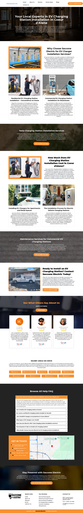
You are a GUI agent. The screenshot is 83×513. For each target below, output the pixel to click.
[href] (52, 447)
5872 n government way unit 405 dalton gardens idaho (19, 445)
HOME (26, 496)
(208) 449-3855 (19, 450)
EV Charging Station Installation (46, 502)
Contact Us (26, 5)
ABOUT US (27, 498)
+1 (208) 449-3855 (69, 501)
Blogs (57, 2)
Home (24, 2)
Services (40, 2)
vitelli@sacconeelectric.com (19, 448)
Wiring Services (42, 505)
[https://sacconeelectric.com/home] (11, 3)
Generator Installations (44, 504)
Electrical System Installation (45, 500)
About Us (32, 2)
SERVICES (27, 500)
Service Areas (49, 2)
